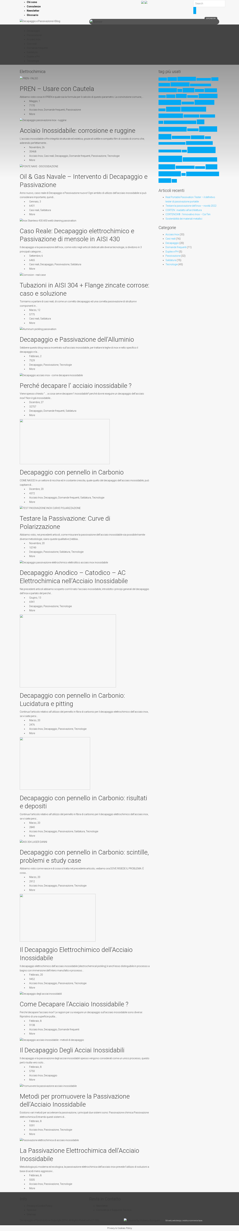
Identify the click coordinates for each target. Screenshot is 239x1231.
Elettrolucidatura (171, 116)
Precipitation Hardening (170, 151)
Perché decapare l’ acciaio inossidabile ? (76, 385)
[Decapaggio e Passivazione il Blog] (40, 21)
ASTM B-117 (188, 103)
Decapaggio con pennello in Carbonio (72, 472)
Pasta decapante (181, 137)
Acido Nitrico (180, 84)
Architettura (192, 96)
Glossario (32, 15)
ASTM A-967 (170, 102)
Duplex (162, 110)
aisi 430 (181, 96)
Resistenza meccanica (200, 159)
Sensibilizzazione (185, 167)
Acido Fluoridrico (204, 79)
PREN (184, 151)
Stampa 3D (200, 167)
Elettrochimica (193, 109)
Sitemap (31, 1214)
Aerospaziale (168, 90)
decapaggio (204, 102)
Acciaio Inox (33, 39)
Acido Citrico (187, 79)
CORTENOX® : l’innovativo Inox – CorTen (188, 214)
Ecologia (173, 109)
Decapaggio (33, 30)
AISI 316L (211, 90)
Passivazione (34, 35)
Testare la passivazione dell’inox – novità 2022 (191, 205)
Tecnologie (33, 60)
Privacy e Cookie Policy (39, 1205)
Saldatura (32, 52)
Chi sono (32, 2)
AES (180, 90)
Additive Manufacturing (200, 85)
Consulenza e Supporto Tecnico (114, 1210)
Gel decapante (191, 116)
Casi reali (32, 43)
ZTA (174, 180)
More (32, 114)
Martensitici (192, 130)
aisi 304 (188, 90)
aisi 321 (162, 96)
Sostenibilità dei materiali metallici (184, 218)
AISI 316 (199, 90)
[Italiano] (142, 2)
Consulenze (34, 6)
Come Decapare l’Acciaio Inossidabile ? (74, 1004)
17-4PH (163, 79)
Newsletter (33, 10)
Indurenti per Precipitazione (180, 122)
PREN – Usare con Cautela (57, 89)
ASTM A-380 (208, 96)
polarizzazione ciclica (199, 143)
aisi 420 (170, 96)
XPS (183, 174)
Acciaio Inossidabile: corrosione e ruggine (77, 130)
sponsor (211, 18)
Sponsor (32, 1210)
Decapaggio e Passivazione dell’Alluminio (77, 339)
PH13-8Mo (197, 137)
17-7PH (172, 79)
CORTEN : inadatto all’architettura (184, 210)
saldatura (167, 166)
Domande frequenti (37, 48)
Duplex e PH (33, 56)
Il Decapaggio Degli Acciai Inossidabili (72, 1050)
